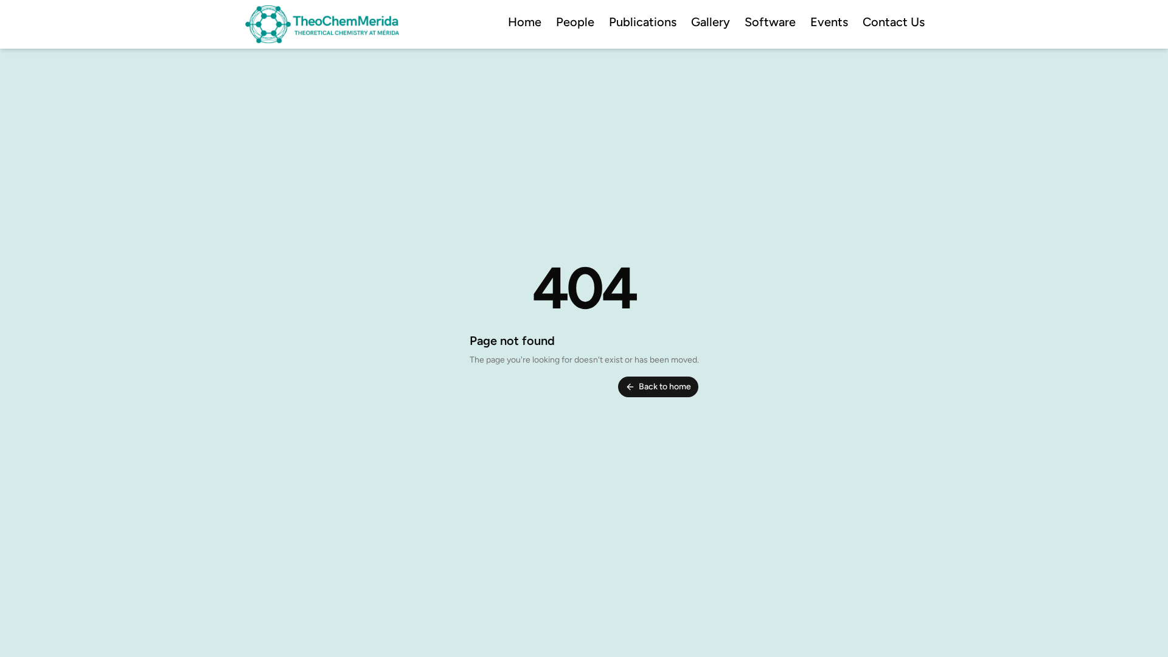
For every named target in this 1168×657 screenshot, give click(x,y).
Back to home (665, 386)
